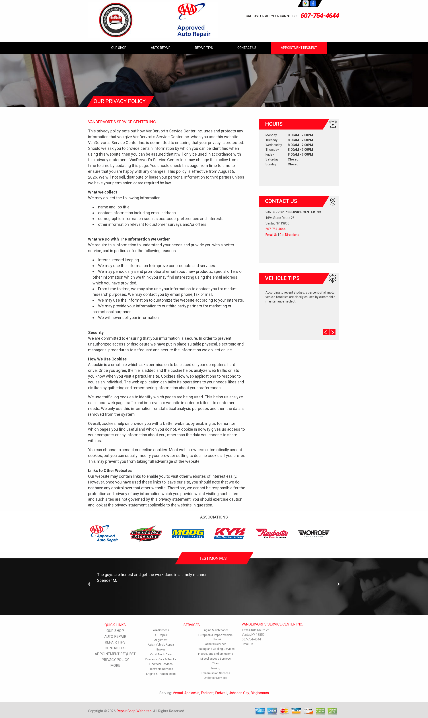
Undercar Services (215, 677)
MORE (115, 665)
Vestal (178, 693)
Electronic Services (161, 669)
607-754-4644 (319, 15)
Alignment (160, 640)
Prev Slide (326, 332)
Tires (215, 663)
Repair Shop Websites (134, 711)
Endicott (207, 693)
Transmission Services (215, 673)
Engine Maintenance (215, 630)
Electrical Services (161, 664)
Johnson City (239, 693)
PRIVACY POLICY (115, 660)
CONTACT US (246, 47)
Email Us (271, 235)
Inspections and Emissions (215, 653)
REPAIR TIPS (204, 47)
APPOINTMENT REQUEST (299, 47)
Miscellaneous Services (215, 658)
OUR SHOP (118, 47)
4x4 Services (161, 630)
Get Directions (289, 235)
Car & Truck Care (160, 654)
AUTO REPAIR (161, 47)
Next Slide (332, 332)
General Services (215, 644)
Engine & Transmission (161, 673)
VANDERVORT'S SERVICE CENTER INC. (122, 121)
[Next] (338, 584)
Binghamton (260, 693)
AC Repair (160, 635)
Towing (215, 668)
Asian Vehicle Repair (161, 644)
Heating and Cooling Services (216, 648)
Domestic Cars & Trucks (160, 659)
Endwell (221, 693)
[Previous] (89, 584)
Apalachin (191, 693)
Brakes (160, 649)
